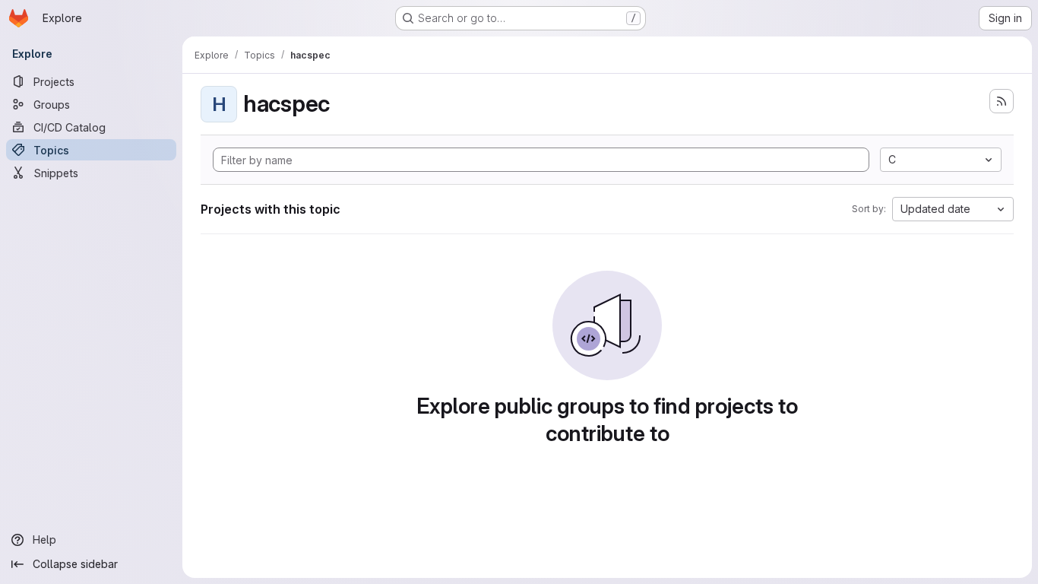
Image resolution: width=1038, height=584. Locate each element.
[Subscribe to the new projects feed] (1001, 101)
